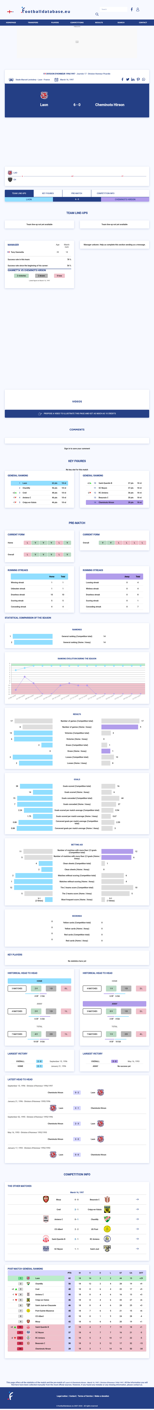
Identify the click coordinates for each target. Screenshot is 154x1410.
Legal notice (62, 1396)
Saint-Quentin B (58, 1239)
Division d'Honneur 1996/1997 (60, 74)
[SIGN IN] (137, 9)
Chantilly (94, 1219)
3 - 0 (77, 1139)
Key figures (48, 193)
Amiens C (59, 1219)
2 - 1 (77, 1108)
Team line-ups (19, 193)
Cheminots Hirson (55, 1092)
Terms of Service (85, 1396)
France (47, 80)
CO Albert (59, 1229)
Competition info (105, 193)
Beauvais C (94, 1200)
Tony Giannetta (17, 252)
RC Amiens (94, 1239)
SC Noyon (58, 1249)
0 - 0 (77, 1155)
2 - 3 (77, 1124)
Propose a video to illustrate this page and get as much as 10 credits (80, 413)
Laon (93, 1092)
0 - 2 (77, 1092)
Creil (59, 1209)
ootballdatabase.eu (48, 11)
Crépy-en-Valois (95, 1209)
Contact (72, 1396)
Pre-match (76, 193)
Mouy (58, 1200)
